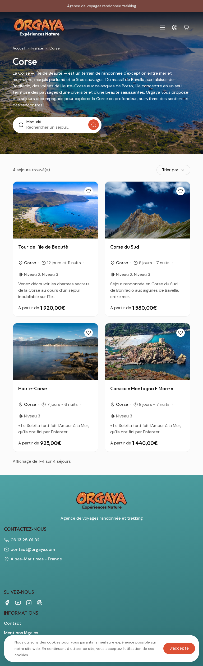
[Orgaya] (39, 27)
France (37, 48)
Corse (30, 263)
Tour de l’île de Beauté (43, 247)
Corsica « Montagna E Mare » (141, 388)
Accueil (19, 48)
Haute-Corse (32, 388)
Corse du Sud (124, 247)
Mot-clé (33, 121)
